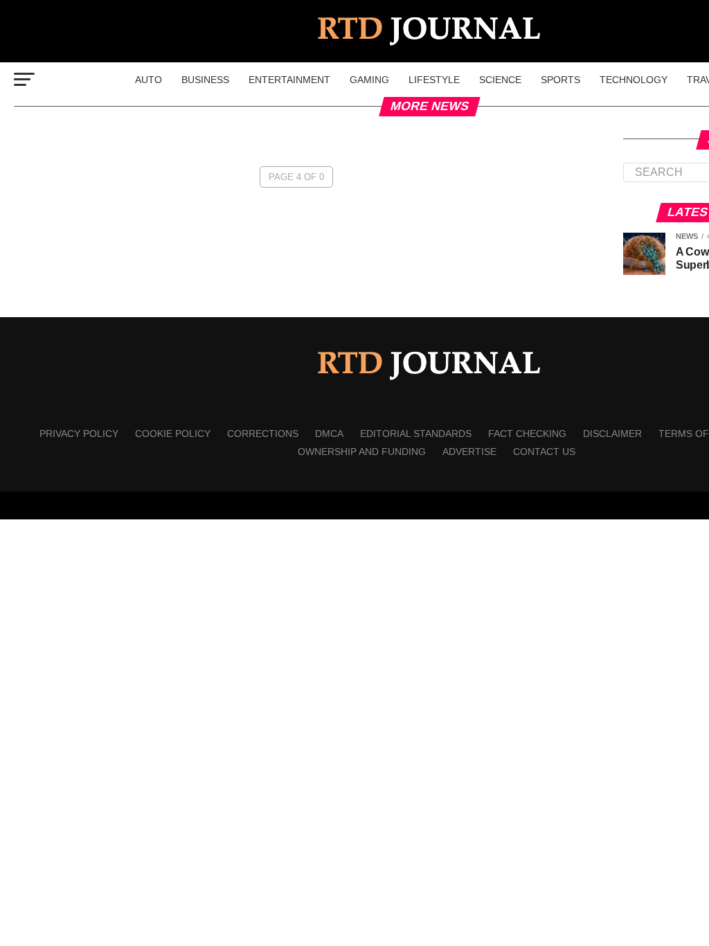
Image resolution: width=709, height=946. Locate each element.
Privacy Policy (78, 433)
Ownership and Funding (362, 451)
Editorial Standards (416, 433)
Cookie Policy (172, 433)
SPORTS (560, 79)
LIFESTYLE (434, 79)
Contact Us (544, 451)
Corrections (262, 433)
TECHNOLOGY (633, 79)
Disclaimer (612, 433)
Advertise (469, 451)
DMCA (329, 433)
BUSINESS (205, 79)
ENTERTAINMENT (289, 79)
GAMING (369, 79)
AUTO (148, 79)
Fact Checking (527, 433)
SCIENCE (500, 79)
